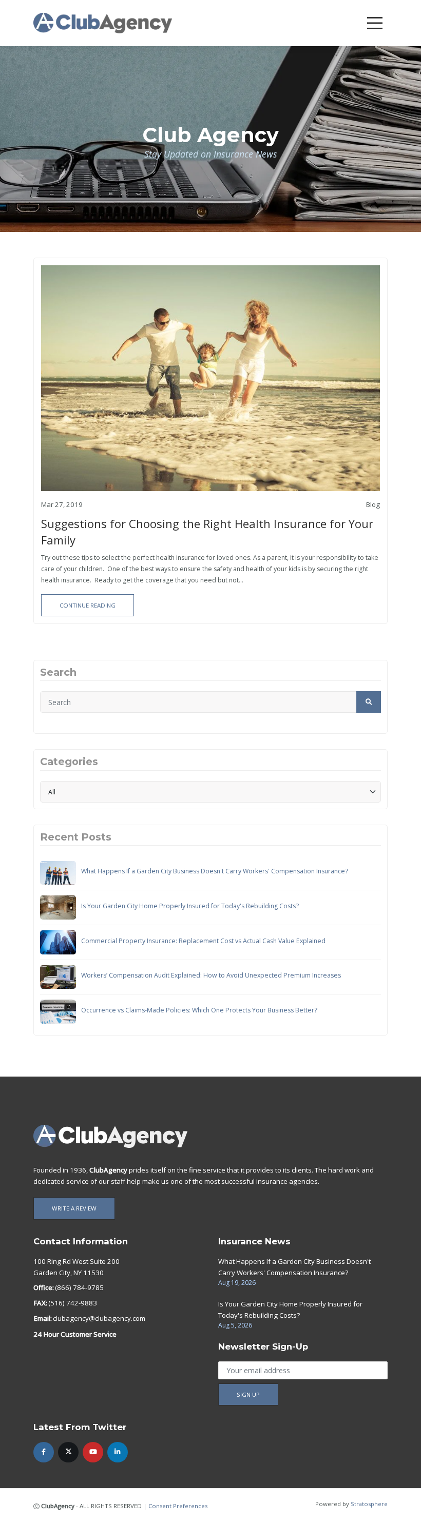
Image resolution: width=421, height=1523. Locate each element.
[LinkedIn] (117, 1452)
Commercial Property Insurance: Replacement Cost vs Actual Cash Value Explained (203, 940)
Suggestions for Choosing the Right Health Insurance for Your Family (207, 532)
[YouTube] (93, 1452)
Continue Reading (88, 605)
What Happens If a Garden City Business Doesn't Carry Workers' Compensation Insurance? (214, 871)
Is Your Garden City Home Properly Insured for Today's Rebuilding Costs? (190, 906)
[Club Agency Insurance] (102, 22)
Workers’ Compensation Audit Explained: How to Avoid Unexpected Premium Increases (211, 975)
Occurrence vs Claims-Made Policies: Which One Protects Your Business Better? (199, 1010)
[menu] (375, 23)
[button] (368, 702)
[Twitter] (68, 1452)
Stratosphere (369, 1504)
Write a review (74, 1208)
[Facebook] (43, 1452)
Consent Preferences (177, 1506)
